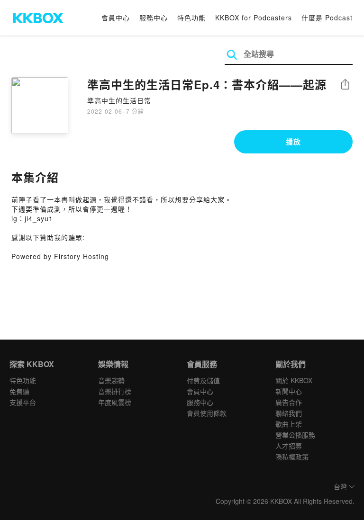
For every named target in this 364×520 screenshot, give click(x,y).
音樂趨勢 (111, 380)
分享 (345, 85)
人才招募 (288, 445)
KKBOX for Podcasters (253, 17)
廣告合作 (288, 402)
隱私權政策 (292, 456)
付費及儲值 (203, 380)
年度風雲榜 (114, 402)
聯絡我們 (288, 413)
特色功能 (191, 17)
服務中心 (153, 17)
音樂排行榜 (114, 391)
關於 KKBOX (293, 380)
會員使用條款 (207, 413)
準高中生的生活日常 (119, 100)
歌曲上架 (288, 424)
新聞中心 (288, 391)
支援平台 (22, 402)
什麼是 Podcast (327, 17)
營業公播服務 (295, 434)
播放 (293, 141)
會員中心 (115, 17)
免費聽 (19, 391)
